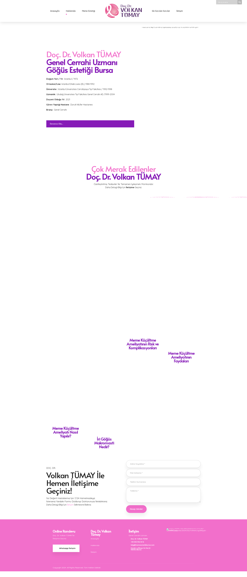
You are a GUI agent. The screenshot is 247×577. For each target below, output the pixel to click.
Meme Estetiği (88, 11)
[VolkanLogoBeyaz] (187, 540)
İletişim (179, 11)
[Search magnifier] (239, 2)
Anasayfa (54, 11)
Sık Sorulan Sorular (161, 11)
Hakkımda (71, 11)
